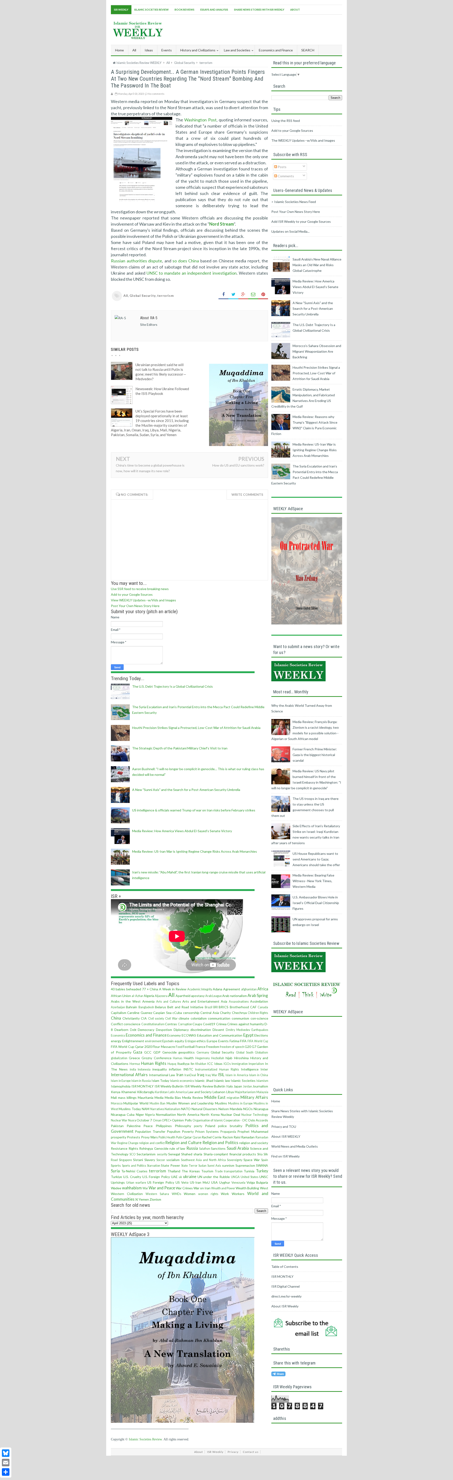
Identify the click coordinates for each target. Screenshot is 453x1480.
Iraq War (211, 1075)
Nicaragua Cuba (122, 1114)
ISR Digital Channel (285, 1286)
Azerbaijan (118, 1007)
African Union (121, 996)
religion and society (253, 1143)
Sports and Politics (134, 1165)
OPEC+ (167, 1120)
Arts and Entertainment (200, 1001)
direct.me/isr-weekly (286, 1296)
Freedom (212, 1047)
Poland (210, 1126)
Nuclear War (119, 1120)
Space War (251, 1160)
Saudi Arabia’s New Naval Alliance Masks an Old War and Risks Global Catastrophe (317, 265)
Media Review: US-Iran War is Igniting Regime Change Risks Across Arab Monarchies (194, 851)
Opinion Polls (182, 1120)
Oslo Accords (258, 1120)
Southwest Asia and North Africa (203, 1160)
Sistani (138, 1160)
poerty (198, 1126)
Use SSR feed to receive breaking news (140, 589)
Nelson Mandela (230, 1109)
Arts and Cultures (168, 1001)
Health (189, 1058)
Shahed (186, 1154)
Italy (229, 1086)
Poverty (188, 1131)
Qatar (187, 1137)
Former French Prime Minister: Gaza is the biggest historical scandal (315, 754)
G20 (248, 1047)
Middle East (215, 1097)
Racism (227, 1137)
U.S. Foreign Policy (156, 1177)
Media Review (192, 1098)
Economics (118, 1035)
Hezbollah (217, 1058)
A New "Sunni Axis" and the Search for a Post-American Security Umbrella (186, 790)
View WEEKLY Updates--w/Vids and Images (143, 600)
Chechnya (239, 1013)
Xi (136, 1199)
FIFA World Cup (257, 1041)
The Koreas (191, 1171)
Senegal (174, 1154)
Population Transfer (150, 1131)
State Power (170, 1165)
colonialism (199, 1018)
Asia (224, 1001)
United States (249, 1177)
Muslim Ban (157, 1103)
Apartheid (183, 996)
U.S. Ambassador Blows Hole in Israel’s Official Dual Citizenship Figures (316, 902)
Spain (264, 1160)
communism (240, 1018)
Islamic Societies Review (151, 9)
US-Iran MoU (200, 1182)
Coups (197, 1024)
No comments (156, 93)
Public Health (167, 1137)
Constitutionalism (152, 1024)
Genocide (169, 1052)
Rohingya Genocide (153, 1148)
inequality (159, 1069)
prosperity (118, 1137)
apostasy (198, 996)
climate (184, 1018)
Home (119, 50)
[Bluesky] (5, 1453)
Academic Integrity (199, 989)
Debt (133, 1030)
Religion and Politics (220, 1142)
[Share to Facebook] (223, 294)
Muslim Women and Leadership (190, 1103)
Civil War (171, 1018)
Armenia (148, 1001)
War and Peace (162, 1187)
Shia (260, 1154)
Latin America (177, 1092)
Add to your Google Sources (132, 594)
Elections (261, 1035)
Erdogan (190, 1041)
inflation (175, 1069)
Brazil (208, 1007)
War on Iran (201, 1188)
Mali (114, 1098)
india (133, 1069)
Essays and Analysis (214, 9)
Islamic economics (182, 1081)
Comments (285, 176)
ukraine (189, 1176)
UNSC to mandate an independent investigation (192, 273)
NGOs (248, 1109)
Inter (264, 1069)
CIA (144, 1018)
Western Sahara (157, 1194)
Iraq (200, 1074)
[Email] (5, 1462)
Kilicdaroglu (145, 1092)
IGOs (227, 1064)
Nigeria (150, 1114)
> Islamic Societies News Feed (293, 202)
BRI (215, 1007)
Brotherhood (239, 1007)
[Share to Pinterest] (263, 294)
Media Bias (173, 1098)
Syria (115, 1170)
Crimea (221, 1024)
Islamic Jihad (204, 1081)
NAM (145, 1109)
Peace (148, 1126)
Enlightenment (133, 1041)
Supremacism (245, 1165)
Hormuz (135, 1064)
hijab (229, 1058)
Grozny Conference (157, 1058)
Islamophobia (120, 1086)
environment (153, 1041)
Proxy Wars (149, 1137)
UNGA (235, 1177)
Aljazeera (161, 996)
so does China (185, 260)
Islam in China (258, 1075)
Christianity (131, 1018)
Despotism (164, 1030)
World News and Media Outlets (294, 1146)
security (162, 1154)
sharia (197, 1154)
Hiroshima (241, 1058)
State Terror (189, 1165)
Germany (203, 1052)
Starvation (153, 1165)
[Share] (5, 1472)
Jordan (247, 1086)
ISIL (221, 1074)
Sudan (202, 1165)
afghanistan (249, 989)
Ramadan (248, 1137)
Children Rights (258, 1013)
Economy (174, 1035)
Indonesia (144, 1069)
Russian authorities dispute (136, 260)
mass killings (127, 1098)
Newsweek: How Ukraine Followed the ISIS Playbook (162, 391)
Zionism (155, 1199)
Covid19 (209, 1024)
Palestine (134, 1126)
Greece (134, 1058)
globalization (119, 1058)
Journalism (260, 1086)
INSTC (188, 1069)
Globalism (261, 1052)
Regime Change (127, 1143)
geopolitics (186, 1052)
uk (180, 1177)
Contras (171, 1024)
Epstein (168, 1041)
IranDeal (190, 1075)
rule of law (177, 1148)
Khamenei (128, 1092)
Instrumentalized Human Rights (217, 1069)
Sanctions (218, 1148)
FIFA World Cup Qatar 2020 (131, 1047)
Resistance (119, 1148)
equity (179, 1041)
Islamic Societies (243, 1081)
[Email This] (253, 294)
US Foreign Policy (160, 1182)
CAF (253, 1007)
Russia (192, 1148)
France (201, 1047)
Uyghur (224, 1182)
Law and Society (200, 1092)
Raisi (237, 1137)
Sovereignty (234, 1160)
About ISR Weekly (284, 1306)
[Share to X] (233, 294)
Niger (140, 1114)
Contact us (251, 1452)
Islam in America (237, 1075)
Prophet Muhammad (252, 1131)
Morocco (116, 1103)
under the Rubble (216, 1177)
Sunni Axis (214, 1165)
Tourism (207, 1171)
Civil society (156, 1018)
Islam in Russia (141, 1081)
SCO (133, 1154)
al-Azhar (137, 996)
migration (233, 1098)
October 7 (144, 1120)
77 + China (150, 989)
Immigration (240, 1064)
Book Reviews (184, 9)
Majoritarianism (245, 1092)
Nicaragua (261, 1109)
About (295, 9)
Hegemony (202, 1058)
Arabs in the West (126, 1001)
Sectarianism (146, 1154)
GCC (147, 1052)
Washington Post (200, 119)
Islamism (262, 1081)
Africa (262, 988)
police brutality (230, 1126)
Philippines (164, 1126)
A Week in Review (172, 989)
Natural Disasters (205, 1109)
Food (179, 1047)
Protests (133, 1137)
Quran (197, 1137)
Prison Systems (207, 1131)
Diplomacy (181, 1030)
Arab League (213, 996)
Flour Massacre (164, 1047)
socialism (173, 1160)
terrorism (165, 296)
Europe (212, 1041)
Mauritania (145, 1098)
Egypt (248, 1035)
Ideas (218, 1064)
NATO (186, 1109)
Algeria (149, 996)
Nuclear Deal (230, 1114)
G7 (254, 1047)
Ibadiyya (183, 1064)
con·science (259, 1018)
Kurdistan (161, 1092)
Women (189, 1194)
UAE (174, 1177)
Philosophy (183, 1126)
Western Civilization (127, 1194)
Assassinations (239, 1001)
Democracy (146, 1030)
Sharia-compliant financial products (230, 1154)
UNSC (263, 1177)
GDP (156, 1052)
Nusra (132, 1120)
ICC (210, 1064)
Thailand (174, 1171)
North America (188, 1114)
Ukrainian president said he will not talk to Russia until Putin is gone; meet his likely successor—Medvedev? (160, 372)
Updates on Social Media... (290, 231)
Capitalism (118, 1013)
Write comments (247, 494)
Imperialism (256, 1064)
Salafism (204, 1148)
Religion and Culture (183, 1142)
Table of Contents (284, 1267)
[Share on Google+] (243, 294)
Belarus (160, 1007)
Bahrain (131, 1007)
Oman (157, 1120)
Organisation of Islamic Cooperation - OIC (220, 1120)
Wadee (116, 1188)
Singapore (125, 1160)
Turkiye (116, 1177)
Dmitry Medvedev (238, 1030)
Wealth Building (247, 1188)
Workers (238, 1194)
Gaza (137, 1052)
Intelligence (250, 1069)
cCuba (177, 1013)
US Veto (182, 1182)
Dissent (218, 1030)
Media (159, 1098)
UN (199, 1177)
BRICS (223, 1007)
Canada (263, 1007)
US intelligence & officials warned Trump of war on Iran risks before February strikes (193, 810)
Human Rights (153, 1063)
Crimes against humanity (245, 1024)
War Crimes (184, 1188)
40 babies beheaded (126, 989)
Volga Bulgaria (257, 1182)
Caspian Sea (162, 1013)
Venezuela (238, 1182)
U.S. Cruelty (132, 1177)
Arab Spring (257, 995)
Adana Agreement (226, 989)
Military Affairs (254, 1097)
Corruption (185, 1024)
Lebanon (219, 1092)
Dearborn (121, 1030)
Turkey (262, 1170)
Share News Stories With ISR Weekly (259, 9)
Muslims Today (130, 1109)
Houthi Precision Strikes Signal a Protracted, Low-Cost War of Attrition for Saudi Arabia (196, 728)
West (264, 1188)
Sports (116, 1165)
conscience (132, 1024)
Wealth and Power (223, 1188)
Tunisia (249, 1171)
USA (214, 1182)
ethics (201, 1041)
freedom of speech (232, 1047)
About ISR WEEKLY (285, 1136)
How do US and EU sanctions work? (238, 465)
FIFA (243, 1041)
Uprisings (118, 1182)
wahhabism (132, 1187)
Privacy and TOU (283, 1126)
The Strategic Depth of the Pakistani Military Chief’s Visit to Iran (179, 748)
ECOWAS (189, 1035)
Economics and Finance (146, 1035)
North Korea (210, 1114)
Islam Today (160, 1081)
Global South (244, 1052)
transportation (233, 1171)
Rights (133, 1148)
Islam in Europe (121, 1081)
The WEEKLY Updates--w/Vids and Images (303, 140)
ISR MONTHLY (142, 1086)
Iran (179, 1074)
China (116, 1018)
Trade (219, 1171)
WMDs (176, 1194)
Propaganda (228, 1131)
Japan (238, 1086)
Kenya (115, 1092)
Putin (179, 1137)
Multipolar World (135, 1103)
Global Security (143, 296)
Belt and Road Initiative (185, 1007)
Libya (230, 1092)
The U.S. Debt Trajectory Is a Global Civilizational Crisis (172, 686)
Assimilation (259, 1001)
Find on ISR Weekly (285, 1156)
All (134, 50)
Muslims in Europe (240, 1103)
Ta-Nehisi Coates (134, 1171)
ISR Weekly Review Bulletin (205, 1086)
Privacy (233, 1452)
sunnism (228, 1165)
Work (225, 1194)
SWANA (262, 1165)
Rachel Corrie (212, 1137)
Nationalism (172, 1109)
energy (116, 1041)
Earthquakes (260, 1030)
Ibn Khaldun (198, 1064)
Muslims (221, 1103)
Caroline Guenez (139, 1013)
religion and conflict (151, 1143)
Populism (173, 1131)
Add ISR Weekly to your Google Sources (301, 221)
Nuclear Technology (254, 1114)
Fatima (234, 1041)
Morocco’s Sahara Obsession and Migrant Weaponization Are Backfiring (317, 351)
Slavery (149, 1160)
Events (223, 1041)
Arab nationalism (234, 996)
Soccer (160, 1160)
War (145, 1188)
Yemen (144, 1199)
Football (189, 1047)
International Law (162, 1075)
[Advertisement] (256, 29)
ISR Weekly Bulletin (169, 1086)
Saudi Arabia (238, 1148)
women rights (208, 1194)
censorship (191, 1013)
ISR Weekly (121, 9)
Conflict (117, 1024)
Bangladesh (146, 1007)
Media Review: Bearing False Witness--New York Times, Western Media (313, 881)
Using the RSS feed (285, 121)
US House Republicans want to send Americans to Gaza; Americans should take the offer (316, 859)
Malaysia (262, 1092)
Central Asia (209, 1013)
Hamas (177, 1058)
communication (219, 1018)
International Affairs (129, 1074)
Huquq (172, 1064)
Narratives (157, 1109)
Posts (281, 167)
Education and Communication (219, 1035)
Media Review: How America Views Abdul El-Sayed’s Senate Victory (182, 831)
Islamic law (222, 1081)
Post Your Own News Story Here (135, 606)
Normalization (166, 1114)
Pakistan (117, 1126)
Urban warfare (136, 1182)
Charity (225, 1013)
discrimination (200, 1030)
